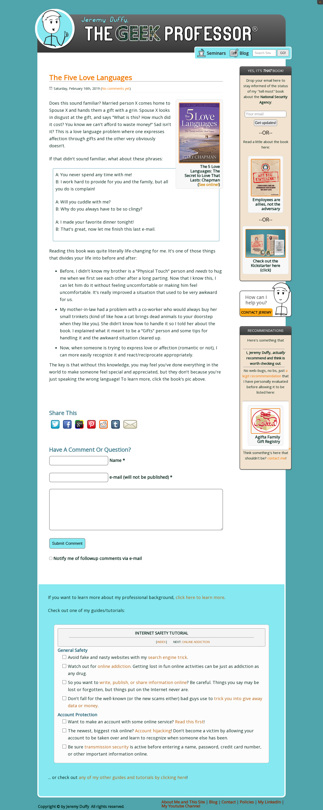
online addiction (114, 666)
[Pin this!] (91, 427)
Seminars (216, 53)
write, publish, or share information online (143, 682)
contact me (276, 458)
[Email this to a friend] (130, 427)
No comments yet (116, 88)
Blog (244, 53)
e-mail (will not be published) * (140, 477)
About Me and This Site (183, 802)
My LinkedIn (269, 802)
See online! (209, 184)
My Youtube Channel (181, 806)
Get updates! (265, 123)
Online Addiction (196, 642)
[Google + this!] (79, 427)
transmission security (106, 747)
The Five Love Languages (90, 77)
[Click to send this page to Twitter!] (55, 427)
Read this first (189, 721)
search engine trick (167, 657)
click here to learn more (200, 597)
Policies (247, 802)
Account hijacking (153, 731)
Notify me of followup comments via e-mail (97, 558)
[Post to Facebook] (67, 427)
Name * (117, 460)
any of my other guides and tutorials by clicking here (133, 777)
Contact (229, 802)
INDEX (161, 642)
